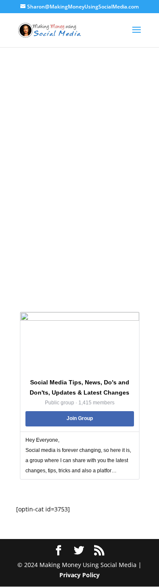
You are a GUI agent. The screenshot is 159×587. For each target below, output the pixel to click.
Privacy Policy (79, 575)
